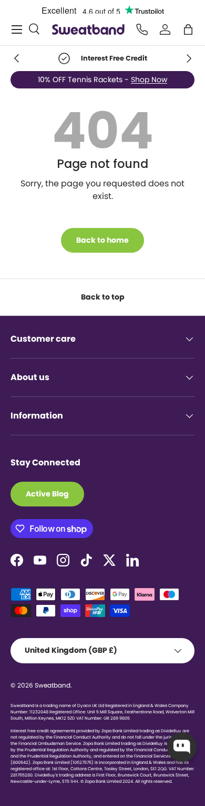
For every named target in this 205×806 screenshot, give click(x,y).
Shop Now (149, 79)
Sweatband (52, 685)
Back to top (103, 297)
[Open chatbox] (182, 747)
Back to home (102, 240)
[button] (188, 29)
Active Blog (47, 494)
